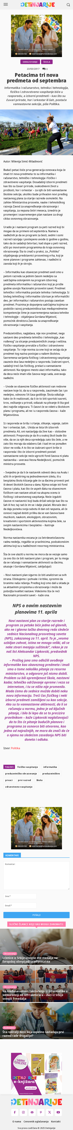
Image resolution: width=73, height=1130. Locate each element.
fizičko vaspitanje (27, 766)
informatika (50, 766)
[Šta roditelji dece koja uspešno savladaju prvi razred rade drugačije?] (36, 1021)
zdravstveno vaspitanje (18, 786)
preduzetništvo (51, 773)
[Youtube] (58, 1112)
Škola (46, 62)
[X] (38, 799)
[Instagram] (23, 1112)
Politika (15, 748)
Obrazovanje (30, 62)
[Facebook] (30, 799)
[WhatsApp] (53, 799)
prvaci (9, 780)
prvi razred (24, 780)
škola (39, 780)
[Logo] (38, 5)
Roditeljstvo (9, 1027)
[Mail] (32, 1112)
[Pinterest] (45, 799)
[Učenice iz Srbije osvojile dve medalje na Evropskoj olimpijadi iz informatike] (36, 947)
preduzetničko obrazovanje (21, 773)
